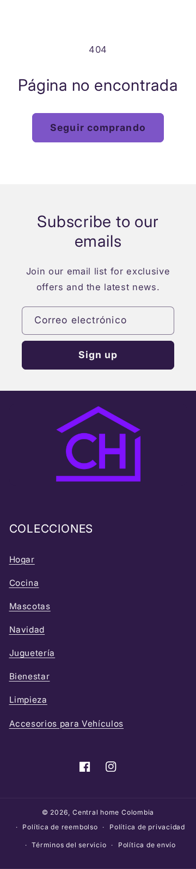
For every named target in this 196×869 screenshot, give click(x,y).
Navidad (27, 629)
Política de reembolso (59, 827)
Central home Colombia (113, 812)
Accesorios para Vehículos (66, 723)
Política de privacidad (147, 827)
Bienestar (29, 676)
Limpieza (28, 700)
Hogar (22, 559)
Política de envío (147, 845)
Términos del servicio (69, 845)
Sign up (98, 354)
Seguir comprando (98, 127)
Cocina (24, 583)
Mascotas (30, 606)
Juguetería (32, 653)
